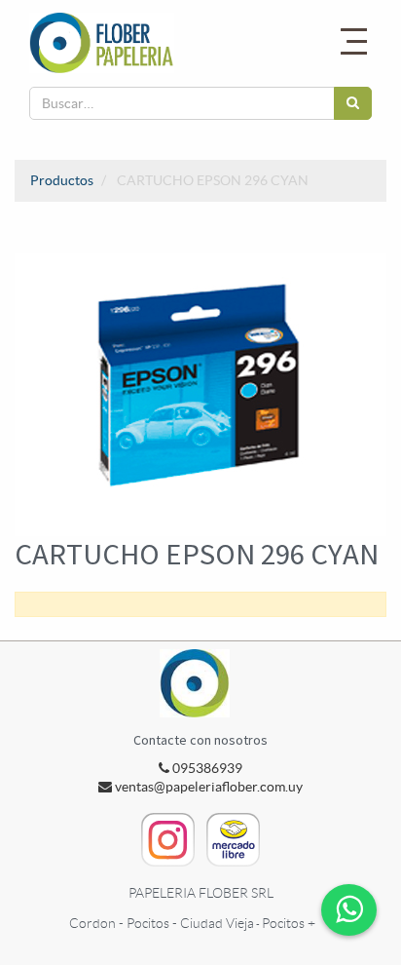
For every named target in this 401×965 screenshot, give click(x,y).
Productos (61, 180)
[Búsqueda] (353, 103)
